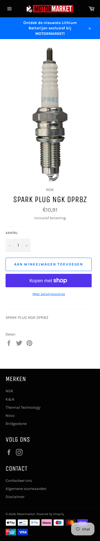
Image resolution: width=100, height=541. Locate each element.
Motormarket (26, 514)
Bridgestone (16, 423)
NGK (9, 391)
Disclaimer (15, 496)
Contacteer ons (19, 480)
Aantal (12, 233)
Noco (10, 415)
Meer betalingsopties (48, 294)
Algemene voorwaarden (26, 488)
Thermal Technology (23, 407)
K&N (10, 399)
